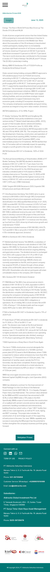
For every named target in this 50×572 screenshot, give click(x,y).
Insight (9, 20)
